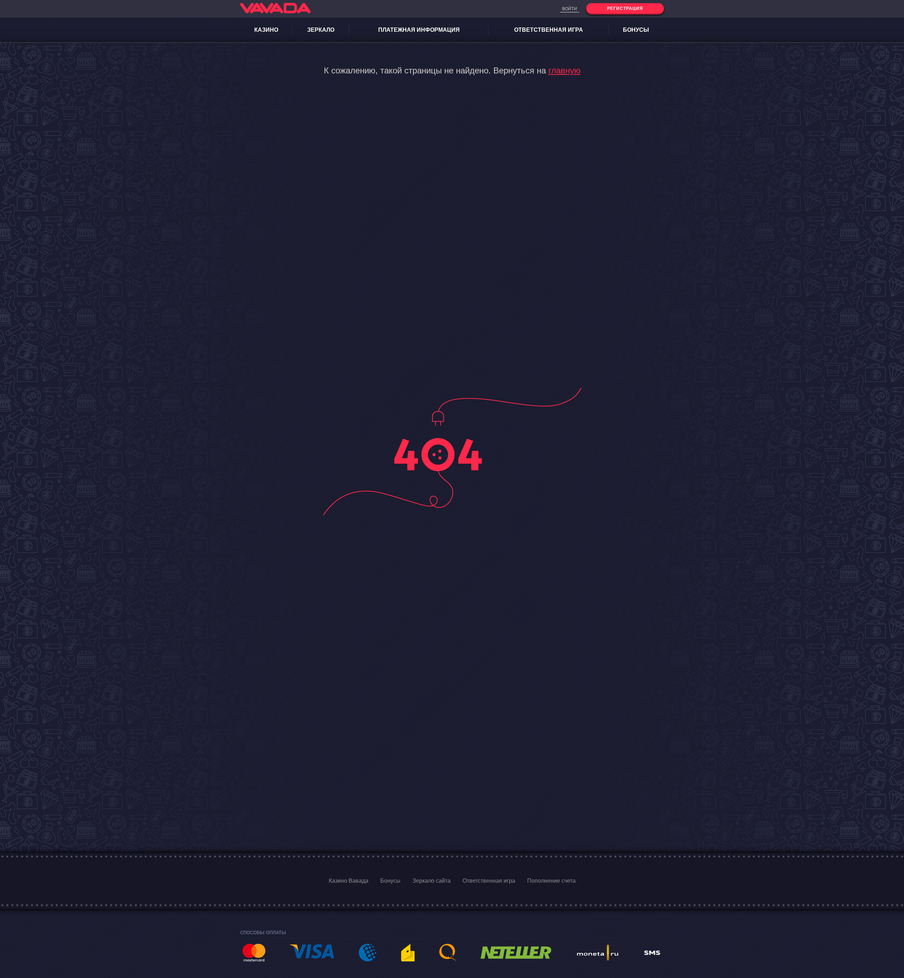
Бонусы (636, 30)
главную (564, 70)
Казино (266, 30)
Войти (569, 8)
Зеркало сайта (431, 881)
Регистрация (625, 8)
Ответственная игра (548, 30)
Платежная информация (419, 30)
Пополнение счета (551, 881)
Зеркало (320, 30)
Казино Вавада (348, 881)
